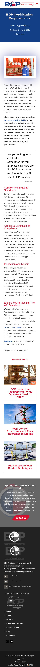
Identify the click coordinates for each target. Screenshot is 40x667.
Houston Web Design (15, 665)
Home (8, 611)
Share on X (28, 181)
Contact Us (10, 636)
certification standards (13, 327)
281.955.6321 (13, 576)
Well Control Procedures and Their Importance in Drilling (20, 431)
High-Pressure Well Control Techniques (20, 467)
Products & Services (14, 623)
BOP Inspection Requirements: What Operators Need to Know (20, 393)
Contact (17, 510)
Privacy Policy (20, 662)
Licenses (9, 619)
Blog (8, 632)
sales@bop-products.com (16, 581)
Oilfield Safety (20, 34)
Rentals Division (12, 627)
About (8, 615)
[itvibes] (30, 665)
